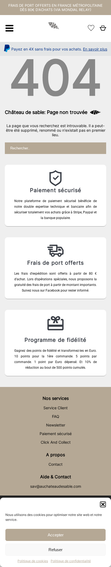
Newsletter (55, 425)
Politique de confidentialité (71, 561)
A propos (55, 454)
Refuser (55, 549)
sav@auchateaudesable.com (55, 486)
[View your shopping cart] (103, 29)
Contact (55, 464)
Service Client (55, 407)
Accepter (56, 535)
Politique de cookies (33, 561)
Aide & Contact (55, 476)
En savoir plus (95, 49)
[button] (103, 504)
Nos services (56, 398)
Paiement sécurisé (56, 433)
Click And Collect (56, 442)
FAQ (55, 416)
